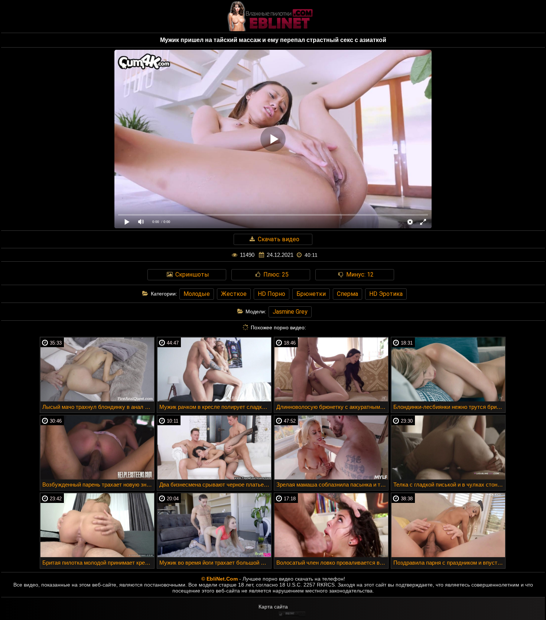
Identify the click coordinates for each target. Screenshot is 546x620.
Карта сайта (273, 607)
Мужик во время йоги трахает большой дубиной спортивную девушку (215, 562)
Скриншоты (191, 274)
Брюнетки (311, 293)
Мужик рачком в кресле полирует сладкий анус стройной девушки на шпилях (215, 407)
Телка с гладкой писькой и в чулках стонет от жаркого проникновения (449, 484)
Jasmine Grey (290, 311)
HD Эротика (386, 293)
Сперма (347, 293)
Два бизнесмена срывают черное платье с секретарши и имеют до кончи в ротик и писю (215, 484)
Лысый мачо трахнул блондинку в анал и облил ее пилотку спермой (98, 407)
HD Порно (271, 293)
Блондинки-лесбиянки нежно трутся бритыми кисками (449, 407)
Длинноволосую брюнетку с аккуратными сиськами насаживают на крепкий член (332, 407)
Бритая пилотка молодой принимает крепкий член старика (98, 562)
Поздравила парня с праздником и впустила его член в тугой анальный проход (449, 562)
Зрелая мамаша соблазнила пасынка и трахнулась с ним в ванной (332, 484)
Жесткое (234, 293)
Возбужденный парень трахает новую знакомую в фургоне (98, 484)
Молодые (196, 293)
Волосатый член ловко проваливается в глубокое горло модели (332, 562)
